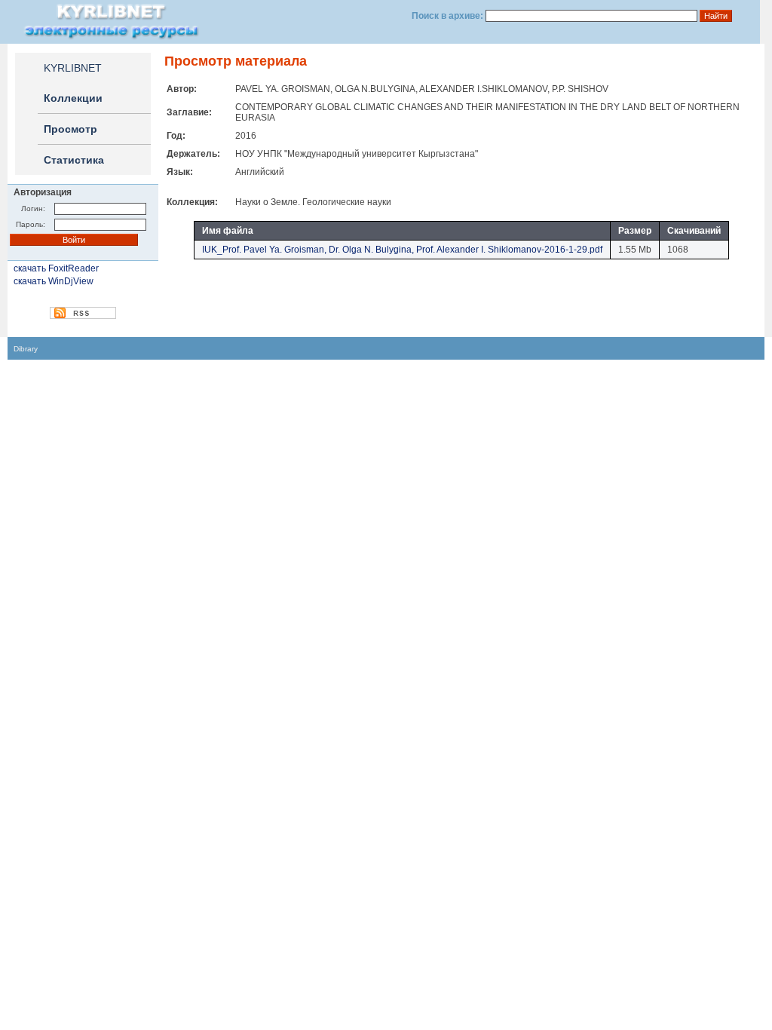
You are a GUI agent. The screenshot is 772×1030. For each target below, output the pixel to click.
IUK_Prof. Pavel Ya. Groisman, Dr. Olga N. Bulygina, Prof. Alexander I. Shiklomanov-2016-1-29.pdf (402, 249)
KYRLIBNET (73, 68)
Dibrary (26, 349)
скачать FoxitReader (56, 268)
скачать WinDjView (53, 281)
